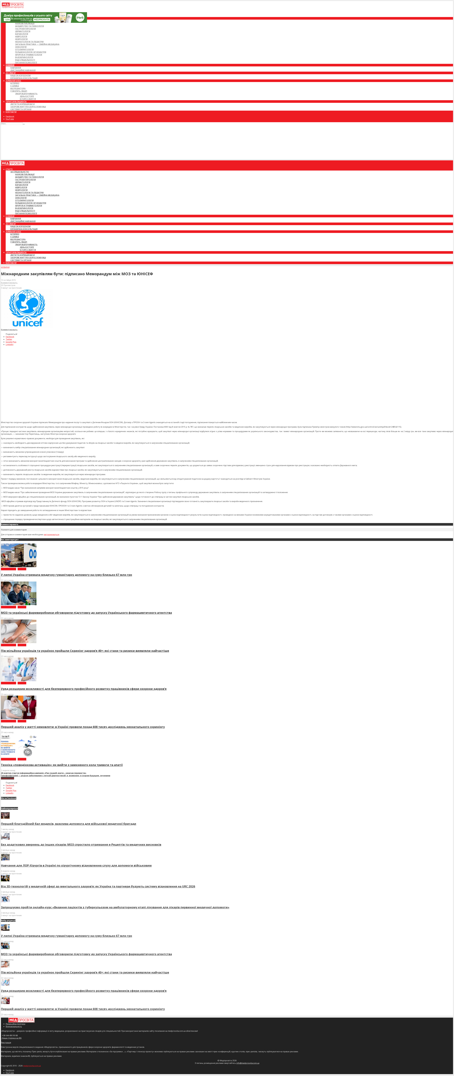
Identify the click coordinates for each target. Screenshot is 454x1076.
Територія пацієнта (16, 101)
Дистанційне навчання (22, 70)
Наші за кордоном (20, 75)
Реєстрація (6, 1042)
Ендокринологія (24, 57)
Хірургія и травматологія (28, 54)
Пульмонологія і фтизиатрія (30, 52)
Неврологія (21, 36)
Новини (10, 65)
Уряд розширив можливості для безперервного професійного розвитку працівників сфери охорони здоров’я (84, 689)
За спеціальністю (19, 21)
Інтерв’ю (14, 83)
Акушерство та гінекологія (29, 26)
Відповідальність (14, 1026)
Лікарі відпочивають (26, 93)
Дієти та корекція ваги (22, 104)
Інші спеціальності (25, 60)
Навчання (15, 67)
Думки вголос (13, 80)
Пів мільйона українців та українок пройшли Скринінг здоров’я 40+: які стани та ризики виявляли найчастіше (85, 651)
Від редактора (18, 88)
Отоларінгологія (24, 49)
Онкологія (20, 47)
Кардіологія (21, 34)
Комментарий (7, 778)
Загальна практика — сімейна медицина (37, 44)
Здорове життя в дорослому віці (28, 106)
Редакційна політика (15, 1024)
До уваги (10, 73)
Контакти (11, 112)
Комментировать (9, 282)
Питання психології (26, 62)
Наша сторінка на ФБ (11, 1038)
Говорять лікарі (18, 91)
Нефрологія (21, 39)
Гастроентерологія (25, 28)
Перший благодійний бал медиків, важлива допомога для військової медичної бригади (68, 824)
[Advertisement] (227, 142)
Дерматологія (22, 31)
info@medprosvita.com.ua (247, 1063)
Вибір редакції (8, 569)
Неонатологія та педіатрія (29, 41)
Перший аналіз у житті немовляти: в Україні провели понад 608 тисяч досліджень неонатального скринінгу (83, 727)
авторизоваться (51, 534)
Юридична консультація (23, 78)
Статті (9, 18)
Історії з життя (28, 99)
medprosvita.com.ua (32, 1065)
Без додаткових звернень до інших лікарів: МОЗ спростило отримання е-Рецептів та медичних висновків (81, 844)
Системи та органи (20, 109)
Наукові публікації (25, 23)
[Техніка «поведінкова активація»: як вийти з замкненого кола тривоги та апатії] (18, 756)
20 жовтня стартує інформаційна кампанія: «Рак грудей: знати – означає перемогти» (43, 773)
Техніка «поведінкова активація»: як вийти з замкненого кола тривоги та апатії (62, 765)
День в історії (27, 96)
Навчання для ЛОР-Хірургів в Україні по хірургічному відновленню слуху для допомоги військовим (76, 865)
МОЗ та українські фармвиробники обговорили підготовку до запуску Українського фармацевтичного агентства (86, 613)
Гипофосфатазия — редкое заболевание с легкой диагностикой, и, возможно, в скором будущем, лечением (55, 775)
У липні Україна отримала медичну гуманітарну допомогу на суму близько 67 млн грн (66, 575)
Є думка (14, 86)
